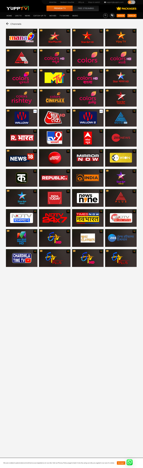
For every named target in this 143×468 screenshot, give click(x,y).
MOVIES (52, 15)
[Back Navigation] (7, 24)
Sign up (131, 15)
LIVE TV (18, 15)
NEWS (27, 15)
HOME (9, 15)
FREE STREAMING (86, 8)
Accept (121, 463)
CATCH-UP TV (39, 15)
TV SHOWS (64, 15)
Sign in (121, 15)
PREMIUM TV (60, 8)
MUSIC (75, 15)
